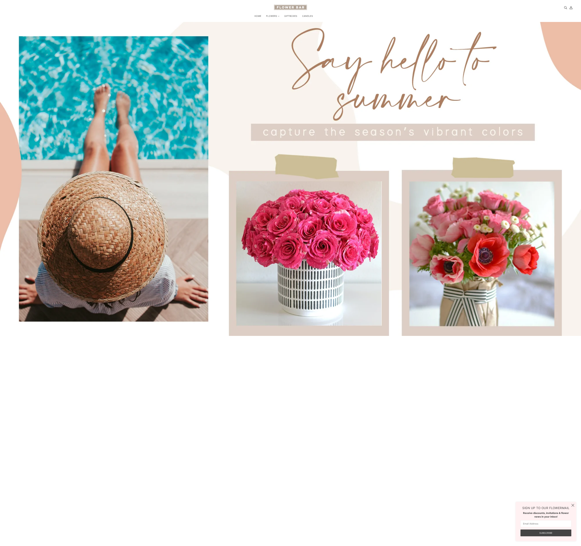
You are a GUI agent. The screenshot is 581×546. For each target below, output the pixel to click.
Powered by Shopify (21, 535)
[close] (572, 505)
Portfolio (289, 503)
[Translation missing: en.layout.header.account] (571, 8)
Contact (288, 507)
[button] (347, 404)
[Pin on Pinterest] (337, 404)
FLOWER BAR (334, 362)
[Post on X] (332, 404)
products (339, 348)
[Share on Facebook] (328, 404)
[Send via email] (342, 404)
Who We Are (291, 499)
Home (329, 348)
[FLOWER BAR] (290, 9)
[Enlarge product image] (261, 408)
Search (287, 496)
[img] (565, 8)
